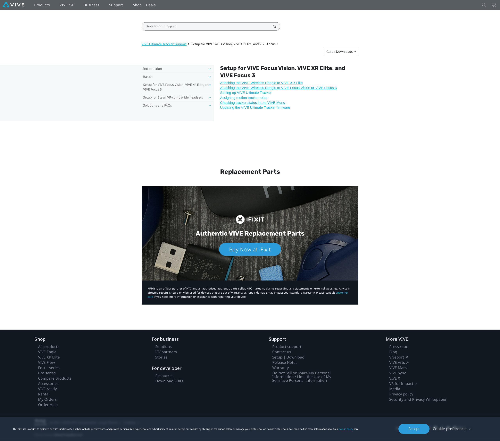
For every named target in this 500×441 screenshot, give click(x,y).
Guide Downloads (340, 51)
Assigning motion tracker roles (243, 98)
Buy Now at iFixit (250, 249)
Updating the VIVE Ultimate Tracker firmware (255, 107)
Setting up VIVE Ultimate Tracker (245, 93)
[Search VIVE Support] (272, 26)
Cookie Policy (346, 429)
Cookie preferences (450, 428)
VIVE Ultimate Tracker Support (164, 44)
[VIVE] (13, 5)
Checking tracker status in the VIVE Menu (252, 103)
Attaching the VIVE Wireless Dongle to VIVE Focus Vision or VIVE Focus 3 (278, 88)
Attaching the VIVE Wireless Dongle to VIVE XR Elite (261, 83)
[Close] (484, 5)
